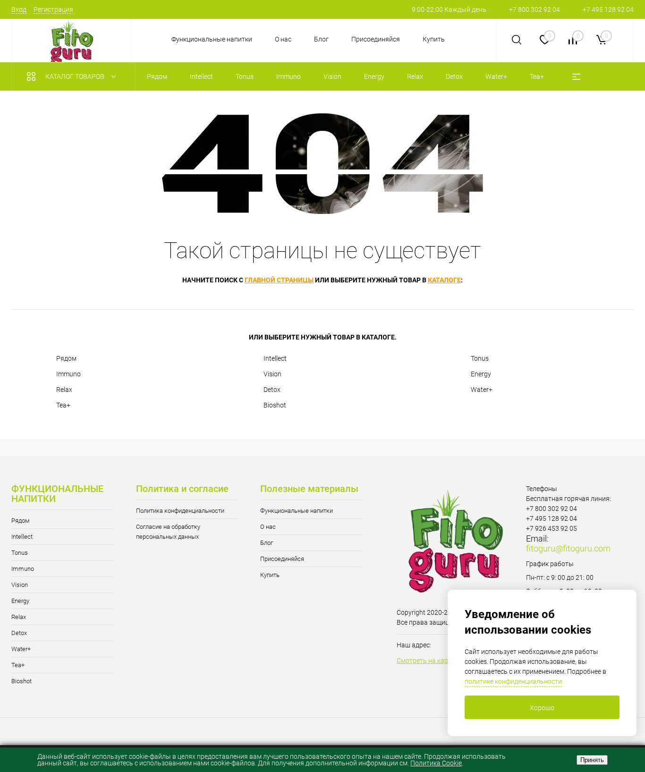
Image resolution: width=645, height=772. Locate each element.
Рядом (66, 358)
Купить (434, 39)
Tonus (480, 358)
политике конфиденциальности (513, 681)
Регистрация (53, 9)
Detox (271, 389)
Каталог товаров (75, 76)
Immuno (68, 374)
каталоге (444, 280)
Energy (481, 374)
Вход (18, 9)
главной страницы (279, 280)
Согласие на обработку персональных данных (168, 531)
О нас (283, 39)
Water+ (481, 389)
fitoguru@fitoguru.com (568, 548)
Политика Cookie (436, 763)
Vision (272, 374)
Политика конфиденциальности (180, 510)
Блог (321, 39)
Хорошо (542, 708)
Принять (592, 760)
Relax (64, 389)
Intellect (275, 358)
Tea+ (63, 405)
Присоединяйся (375, 39)
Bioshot (274, 405)
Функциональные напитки (211, 39)
